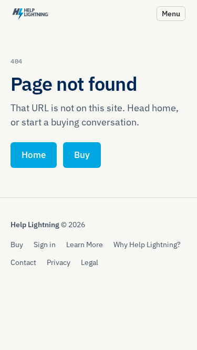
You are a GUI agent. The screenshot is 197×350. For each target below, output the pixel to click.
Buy (82, 155)
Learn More (84, 244)
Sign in (45, 244)
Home (34, 155)
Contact (23, 262)
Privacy (58, 262)
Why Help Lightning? (147, 244)
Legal (89, 262)
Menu (171, 13)
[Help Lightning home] (30, 13)
